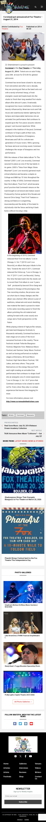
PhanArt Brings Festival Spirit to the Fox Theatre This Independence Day (21, 559)
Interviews (23, 768)
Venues (38, 764)
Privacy (20, 819)
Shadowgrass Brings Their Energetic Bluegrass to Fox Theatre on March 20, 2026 (23, 498)
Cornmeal (20, 415)
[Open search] (35, 7)
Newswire (30, 415)
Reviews (22, 772)
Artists (11, 415)
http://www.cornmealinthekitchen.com (22, 401)
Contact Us (38, 778)
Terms (26, 819)
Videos (38, 768)
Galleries (23, 764)
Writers (38, 772)
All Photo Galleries (22, 702)
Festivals (7, 777)
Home (5, 764)
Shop (21, 777)
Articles (6, 768)
